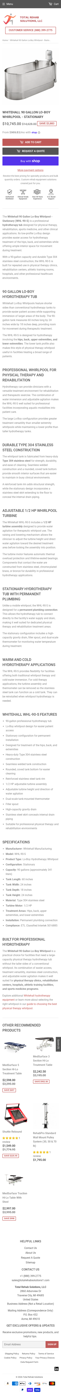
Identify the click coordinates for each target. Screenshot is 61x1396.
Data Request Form (29, 1362)
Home (5, 40)
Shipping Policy (12, 1353)
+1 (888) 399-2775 (30, 1276)
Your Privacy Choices (45, 1358)
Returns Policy (28, 1353)
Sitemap (30, 1262)
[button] (10, 1138)
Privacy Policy (26, 1358)
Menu (10, 4)
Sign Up (52, 1344)
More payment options (30, 170)
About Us (30, 1252)
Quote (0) (58, 1044)
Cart (56, 4)
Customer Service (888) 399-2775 (30, 30)
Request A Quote (30, 1257)
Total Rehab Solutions (33, 1377)
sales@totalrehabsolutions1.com (30, 1280)
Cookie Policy (10, 1358)
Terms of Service (46, 1353)
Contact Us (30, 1248)
